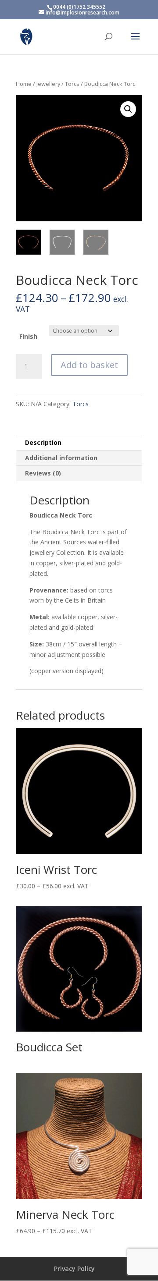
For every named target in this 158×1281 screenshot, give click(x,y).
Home (24, 84)
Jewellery (48, 84)
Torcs (72, 84)
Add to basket (89, 365)
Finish (28, 336)
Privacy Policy (74, 1268)
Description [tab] (43, 442)
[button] (128, 109)
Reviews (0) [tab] (43, 473)
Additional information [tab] (61, 458)
